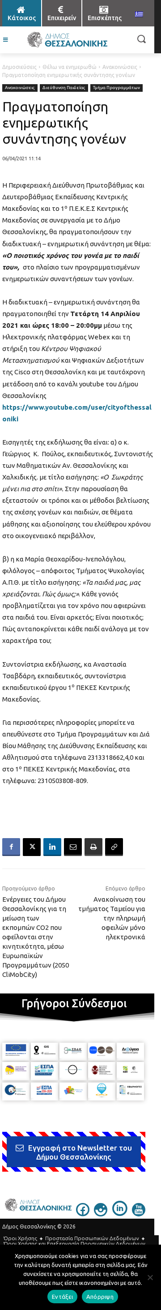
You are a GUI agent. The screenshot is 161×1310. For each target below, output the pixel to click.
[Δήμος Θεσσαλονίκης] (67, 39)
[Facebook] (11, 847)
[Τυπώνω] (93, 847)
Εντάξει (62, 1296)
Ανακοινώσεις (119, 67)
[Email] (73, 847)
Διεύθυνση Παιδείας (63, 87)
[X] (32, 847)
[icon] (83, 1213)
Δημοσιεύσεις (19, 67)
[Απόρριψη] (149, 1277)
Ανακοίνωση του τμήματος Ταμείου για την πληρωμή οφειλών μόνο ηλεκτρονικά (111, 918)
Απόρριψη (100, 1296)
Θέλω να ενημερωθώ (69, 67)
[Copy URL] (114, 847)
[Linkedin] (52, 847)
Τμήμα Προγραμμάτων (116, 87)
